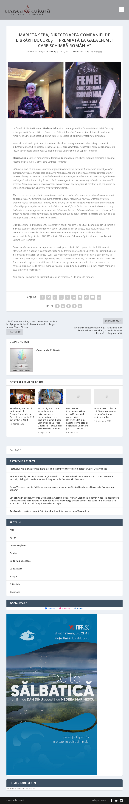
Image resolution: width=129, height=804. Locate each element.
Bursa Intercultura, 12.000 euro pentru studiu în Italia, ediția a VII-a (105, 413)
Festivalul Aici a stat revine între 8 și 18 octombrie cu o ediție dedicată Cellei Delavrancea (58, 468)
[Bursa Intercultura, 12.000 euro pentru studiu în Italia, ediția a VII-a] (107, 396)
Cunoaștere (16, 568)
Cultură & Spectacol (20, 560)
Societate (78, 51)
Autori (13, 537)
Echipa (13, 576)
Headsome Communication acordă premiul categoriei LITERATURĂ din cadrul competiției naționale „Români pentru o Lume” (77, 418)
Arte (12, 529)
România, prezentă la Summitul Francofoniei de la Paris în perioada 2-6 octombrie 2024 (22, 414)
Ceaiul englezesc (19, 545)
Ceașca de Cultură (47, 51)
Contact (14, 553)
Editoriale (15, 584)
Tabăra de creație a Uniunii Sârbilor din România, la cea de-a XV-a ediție (49, 511)
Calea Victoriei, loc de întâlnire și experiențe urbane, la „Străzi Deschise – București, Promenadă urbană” (62, 488)
